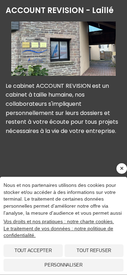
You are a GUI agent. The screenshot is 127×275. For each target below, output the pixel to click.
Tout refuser (94, 250)
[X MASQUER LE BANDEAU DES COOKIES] (121, 168)
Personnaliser (63, 265)
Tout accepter (33, 250)
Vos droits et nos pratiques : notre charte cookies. (59, 221)
